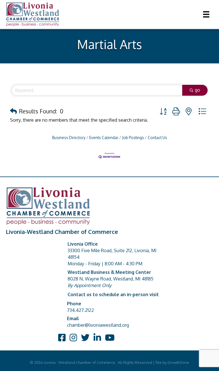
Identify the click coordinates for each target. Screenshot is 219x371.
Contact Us (157, 137)
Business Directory (69, 137)
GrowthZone (178, 362)
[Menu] (206, 14)
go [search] (197, 90)
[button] (13, 111)
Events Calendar (103, 137)
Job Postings (133, 137)
